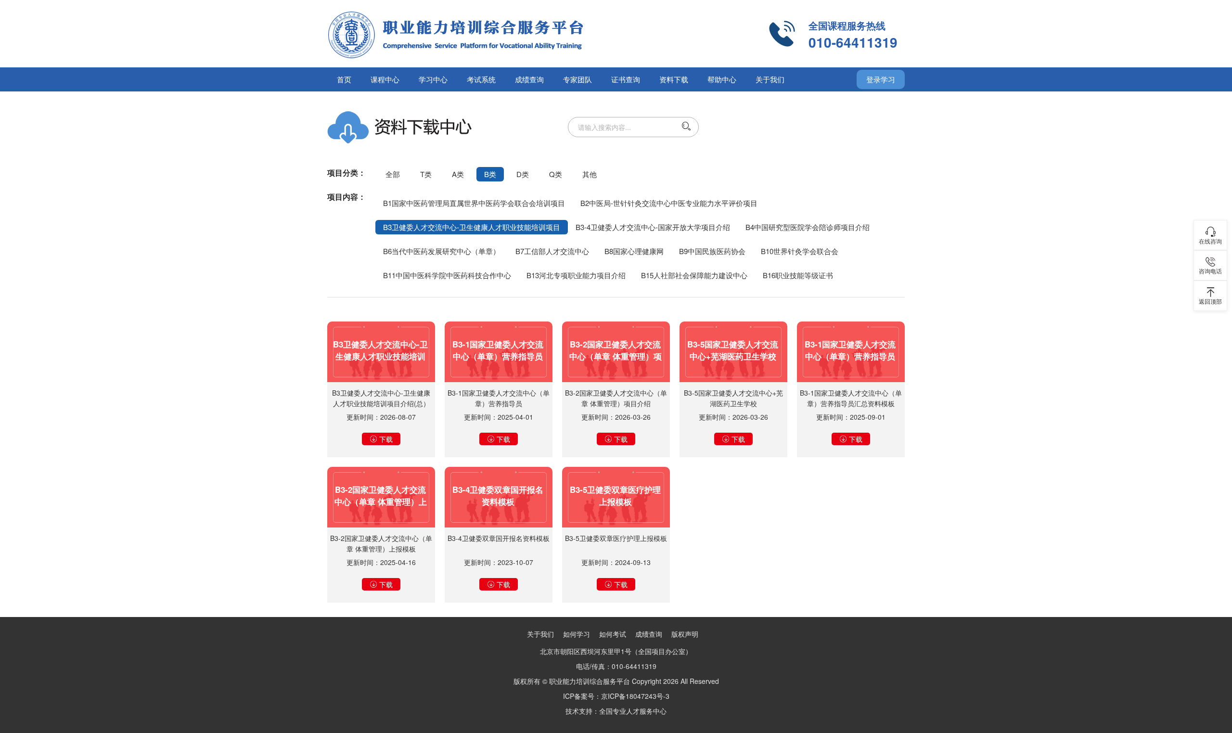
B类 (490, 174)
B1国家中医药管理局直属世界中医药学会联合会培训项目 (474, 203)
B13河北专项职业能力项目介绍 (576, 275)
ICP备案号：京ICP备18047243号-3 (616, 696)
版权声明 (684, 634)
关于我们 (770, 79)
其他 (589, 174)
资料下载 (673, 79)
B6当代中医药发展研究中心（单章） (441, 251)
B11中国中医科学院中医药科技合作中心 (447, 275)
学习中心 (433, 79)
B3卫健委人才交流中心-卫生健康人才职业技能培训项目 (471, 227)
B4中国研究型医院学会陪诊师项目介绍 (807, 227)
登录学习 (880, 79)
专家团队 (577, 79)
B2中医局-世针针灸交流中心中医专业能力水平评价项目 (668, 203)
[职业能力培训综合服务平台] (495, 34)
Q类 (555, 174)
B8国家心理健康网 (634, 251)
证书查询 (625, 79)
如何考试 (612, 634)
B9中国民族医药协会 (712, 251)
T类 (426, 174)
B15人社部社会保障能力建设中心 (694, 275)
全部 (392, 174)
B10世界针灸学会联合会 (799, 251)
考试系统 (481, 79)
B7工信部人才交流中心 (552, 251)
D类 (522, 174)
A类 (458, 174)
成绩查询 (529, 79)
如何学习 (576, 634)
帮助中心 (721, 79)
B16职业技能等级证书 (798, 275)
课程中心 (385, 79)
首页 (344, 79)
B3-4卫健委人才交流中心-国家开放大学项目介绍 (653, 227)
